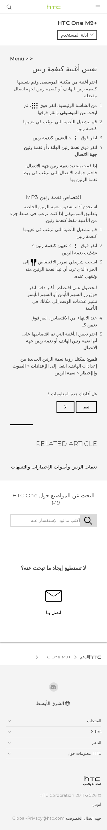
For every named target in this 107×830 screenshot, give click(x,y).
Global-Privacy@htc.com (38, 818)
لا (65, 407)
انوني (96, 804)
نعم (86, 407)
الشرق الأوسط (50, 703)
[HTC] (53, 6)
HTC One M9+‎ (56, 657)
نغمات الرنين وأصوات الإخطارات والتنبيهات (54, 467)
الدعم (84, 657)
